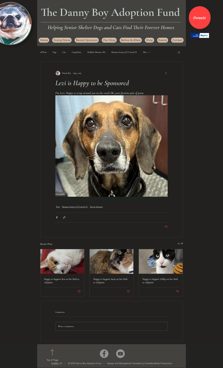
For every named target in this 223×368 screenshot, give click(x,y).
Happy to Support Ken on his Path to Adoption (61, 280)
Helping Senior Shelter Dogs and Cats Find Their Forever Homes (111, 27)
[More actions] (166, 73)
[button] (109, 40)
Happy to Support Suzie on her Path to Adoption (110, 280)
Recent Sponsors (96, 207)
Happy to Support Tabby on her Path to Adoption (160, 280)
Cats (64, 52)
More (145, 52)
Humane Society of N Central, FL (124, 52)
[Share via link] (64, 217)
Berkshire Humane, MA (96, 52)
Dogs (54, 52)
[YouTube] (120, 353)
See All (180, 243)
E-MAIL (55, 363)
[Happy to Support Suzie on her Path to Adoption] (111, 261)
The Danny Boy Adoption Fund (110, 12)
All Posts (43, 52)
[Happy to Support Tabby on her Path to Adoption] (161, 261)
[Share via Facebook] (56, 217)
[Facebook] (104, 353)
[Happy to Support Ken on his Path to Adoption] (62, 261)
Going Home (76, 52)
